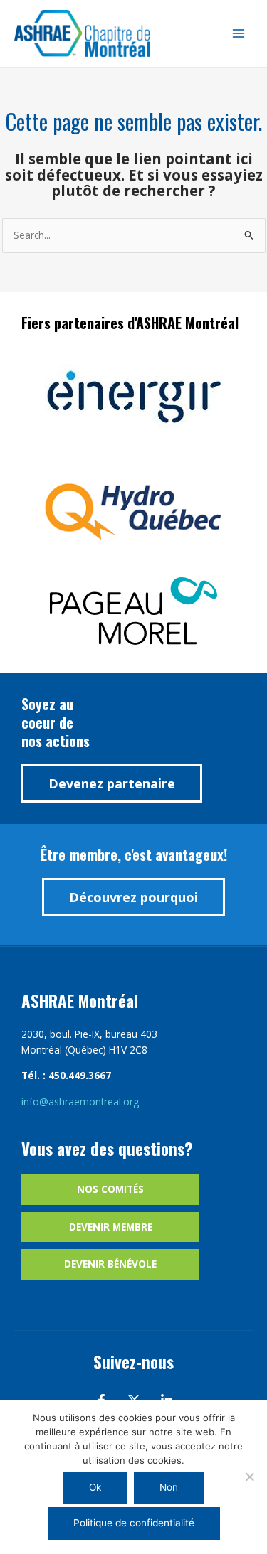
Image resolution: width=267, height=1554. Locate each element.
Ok (95, 1487)
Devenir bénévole (110, 1263)
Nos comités (110, 1189)
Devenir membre (110, 1226)
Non (168, 1487)
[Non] (249, 1476)
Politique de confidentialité (133, 1522)
